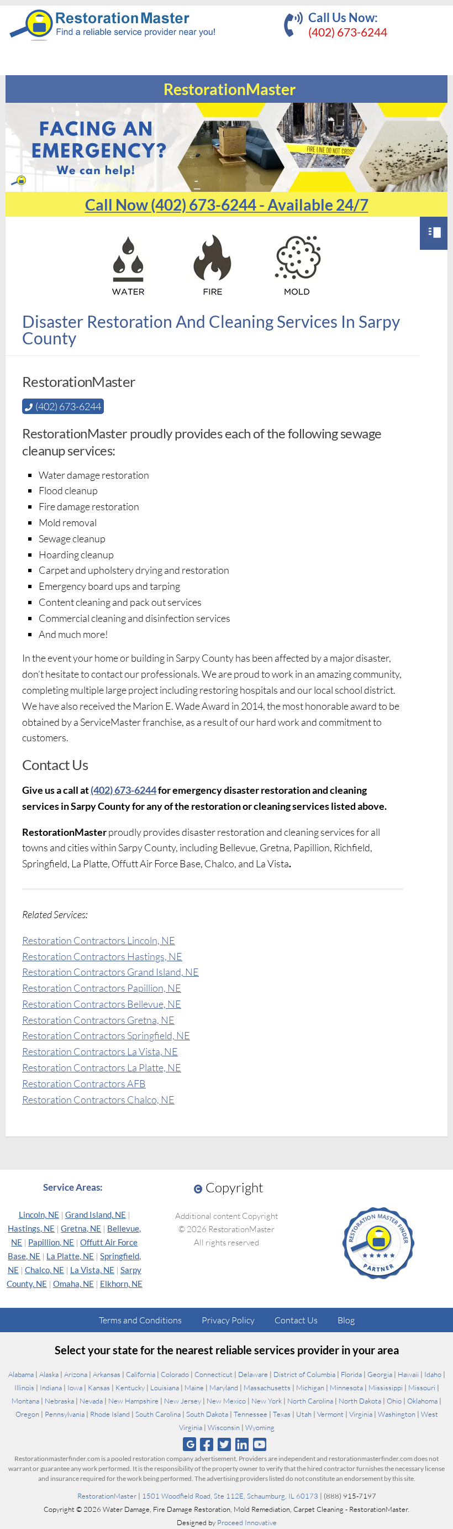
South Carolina (158, 1414)
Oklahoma (422, 1400)
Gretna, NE (81, 1228)
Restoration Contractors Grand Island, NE (110, 972)
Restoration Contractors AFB (84, 1083)
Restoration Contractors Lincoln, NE (98, 940)
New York (266, 1400)
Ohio (394, 1400)
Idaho (432, 1374)
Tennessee (250, 1414)
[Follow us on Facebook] (206, 1444)
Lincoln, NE (39, 1214)
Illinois (24, 1387)
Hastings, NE (31, 1228)
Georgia (379, 1374)
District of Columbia (304, 1374)
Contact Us (296, 1320)
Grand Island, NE (95, 1214)
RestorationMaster (106, 1495)
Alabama (21, 1374)
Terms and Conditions (140, 1320)
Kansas (99, 1387)
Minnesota (346, 1387)
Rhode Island (110, 1414)
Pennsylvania (65, 1414)
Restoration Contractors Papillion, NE (101, 988)
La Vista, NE (92, 1270)
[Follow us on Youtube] (259, 1444)
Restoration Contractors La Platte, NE (101, 1067)
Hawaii (408, 1374)
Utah (304, 1414)
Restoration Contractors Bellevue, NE (101, 1004)
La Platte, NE (70, 1256)
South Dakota (207, 1414)
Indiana (51, 1387)
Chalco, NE (44, 1270)
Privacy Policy (228, 1320)
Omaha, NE (73, 1284)
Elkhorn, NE (121, 1284)
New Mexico (226, 1400)
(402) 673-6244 (347, 32)
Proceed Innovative (247, 1522)
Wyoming (260, 1427)
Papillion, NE (51, 1242)
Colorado (175, 1374)
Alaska (49, 1374)
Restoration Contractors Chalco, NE (98, 1099)
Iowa (74, 1387)
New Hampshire (133, 1400)
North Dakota (360, 1400)
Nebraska (59, 1400)
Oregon (27, 1414)
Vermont (330, 1414)
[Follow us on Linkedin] (242, 1444)
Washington (396, 1414)
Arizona (75, 1374)
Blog (346, 1320)
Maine (194, 1387)
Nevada (91, 1400)
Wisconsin (224, 1427)
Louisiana (164, 1387)
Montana (25, 1400)
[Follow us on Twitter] (224, 1444)
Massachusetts (267, 1387)
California (140, 1374)
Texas (282, 1414)
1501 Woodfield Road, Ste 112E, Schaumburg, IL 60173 (230, 1495)
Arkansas (106, 1374)
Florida (351, 1374)
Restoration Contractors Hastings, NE (102, 956)
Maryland (223, 1387)
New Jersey (182, 1400)
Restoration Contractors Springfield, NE (106, 1035)
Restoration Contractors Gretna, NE (98, 1020)
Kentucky (130, 1387)
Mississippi (385, 1387)
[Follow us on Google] (189, 1444)
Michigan (310, 1387)
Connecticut (213, 1374)
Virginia (360, 1414)
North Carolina (310, 1400)
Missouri (421, 1387)
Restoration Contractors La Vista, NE (100, 1051)
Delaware (253, 1374)
